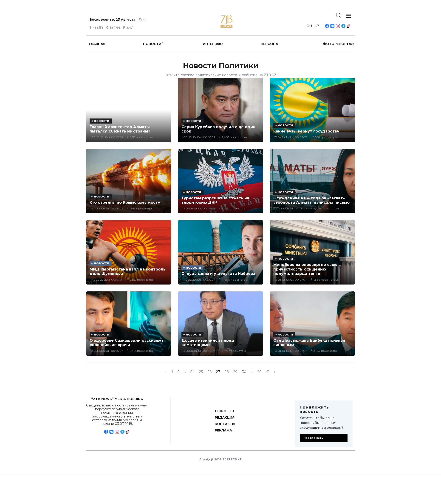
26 (209, 372)
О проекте (225, 411)
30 (244, 372)
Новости (152, 44)
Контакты (225, 424)
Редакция (225, 417)
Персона (269, 44)
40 (259, 372)
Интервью (213, 44)
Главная (97, 44)
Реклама (223, 430)
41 (268, 372)
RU (309, 26)
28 (226, 372)
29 (235, 372)
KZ (316, 26)
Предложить (313, 438)
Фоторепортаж (339, 44)
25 (201, 372)
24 (192, 372)
